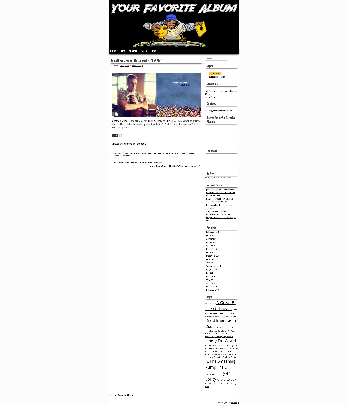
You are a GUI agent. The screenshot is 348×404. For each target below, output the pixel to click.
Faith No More (210, 334)
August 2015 (211, 242)
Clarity (207, 331)
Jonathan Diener (119, 120)
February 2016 (212, 232)
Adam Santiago (137, 66)
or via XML (210, 97)
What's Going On (215, 384)
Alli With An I (214, 313)
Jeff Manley (229, 337)
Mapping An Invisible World (215, 346)
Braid (210, 320)
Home (113, 51)
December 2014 (213, 256)
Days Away (213, 331)
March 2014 (211, 286)
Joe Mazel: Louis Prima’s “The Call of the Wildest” (136, 162)
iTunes (122, 51)
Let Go (173, 153)
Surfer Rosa (230, 354)
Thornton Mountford (212, 374)
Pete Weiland (228, 351)
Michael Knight (223, 348)
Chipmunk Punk (228, 327)
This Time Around (230, 368)
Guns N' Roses (221, 334)
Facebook (132, 51)
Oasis (230, 348)
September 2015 (213, 239)
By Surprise (218, 327)
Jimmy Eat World (220, 341)
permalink (126, 156)
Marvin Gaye (229, 346)
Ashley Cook (209, 316)
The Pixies (226, 357)
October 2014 (212, 262)
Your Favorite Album (123, 395)
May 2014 (210, 279)
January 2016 (212, 235)
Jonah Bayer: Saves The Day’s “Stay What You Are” (176, 165)
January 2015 (212, 252)
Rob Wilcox (222, 354)
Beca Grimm (218, 316)
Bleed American (230, 316)
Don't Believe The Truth (226, 331)
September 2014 (213, 266)
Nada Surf (181, 153)
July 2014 (210, 273)
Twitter (144, 51)
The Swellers (154, 120)
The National (218, 357)
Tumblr (153, 51)
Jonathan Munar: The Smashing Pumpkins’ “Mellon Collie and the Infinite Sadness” (220, 192)
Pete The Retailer (217, 351)
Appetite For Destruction (228, 313)
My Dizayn (235, 403)
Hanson (229, 334)
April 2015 (210, 245)
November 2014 (213, 259)
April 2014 (210, 283)
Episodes (134, 153)
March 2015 (211, 249)
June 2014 (210, 276)
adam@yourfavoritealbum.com (219, 110)
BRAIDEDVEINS (173, 120)
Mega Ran (213, 348)
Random (214, 354)
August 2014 (211, 269)
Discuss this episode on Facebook (128, 143)
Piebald (208, 354)
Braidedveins (152, 153)
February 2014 (212, 290)
